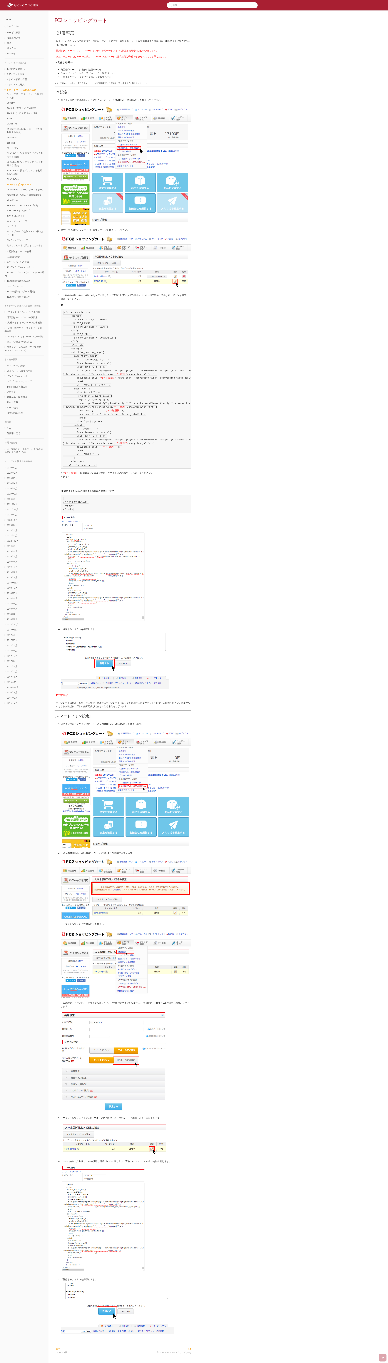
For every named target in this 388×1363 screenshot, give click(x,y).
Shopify (11, 102)
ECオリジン (12, 148)
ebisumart (12, 137)
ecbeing (11, 142)
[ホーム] (23, 5)
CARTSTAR (12, 123)
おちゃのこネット (16, 216)
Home (8, 19)
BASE (9, 118)
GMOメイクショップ (17, 240)
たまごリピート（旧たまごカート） (25, 245)
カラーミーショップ (17, 221)
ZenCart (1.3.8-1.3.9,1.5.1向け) (22, 205)
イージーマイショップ (18, 210)
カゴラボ (11, 226)
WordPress (12, 200)
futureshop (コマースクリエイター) (25, 189)
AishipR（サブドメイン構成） (22, 108)
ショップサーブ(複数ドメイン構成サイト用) (25, 233)
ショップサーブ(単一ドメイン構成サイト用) (25, 96)
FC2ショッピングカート (19, 184)
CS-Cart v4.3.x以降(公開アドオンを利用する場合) (24, 131)
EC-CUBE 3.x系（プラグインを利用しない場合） (24, 172)
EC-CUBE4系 (13, 179)
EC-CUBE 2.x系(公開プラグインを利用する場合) (25, 155)
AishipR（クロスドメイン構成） (23, 113)
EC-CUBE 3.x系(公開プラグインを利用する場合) (25, 164)
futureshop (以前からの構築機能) (24, 195)
